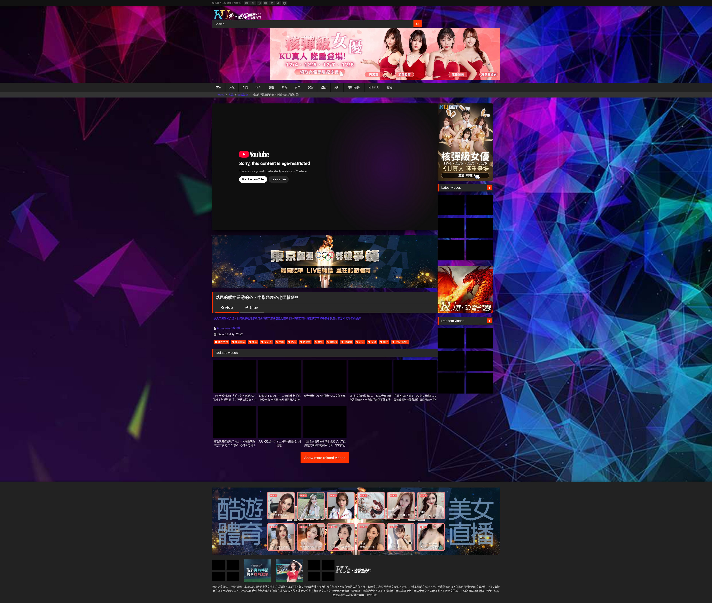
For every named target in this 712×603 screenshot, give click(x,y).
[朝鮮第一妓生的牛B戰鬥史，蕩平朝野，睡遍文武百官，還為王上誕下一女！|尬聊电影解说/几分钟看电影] (314, 576)
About (229, 307)
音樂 (297, 87)
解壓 (271, 87)
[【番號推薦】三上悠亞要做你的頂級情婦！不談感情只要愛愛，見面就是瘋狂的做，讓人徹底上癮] (451, 361)
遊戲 (324, 87)
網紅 (337, 87)
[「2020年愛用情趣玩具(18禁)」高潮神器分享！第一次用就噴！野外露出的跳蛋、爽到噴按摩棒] (218, 565)
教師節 (306, 342)
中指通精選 (401, 342)
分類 (232, 87)
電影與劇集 (353, 87)
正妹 (361, 342)
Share (253, 307)
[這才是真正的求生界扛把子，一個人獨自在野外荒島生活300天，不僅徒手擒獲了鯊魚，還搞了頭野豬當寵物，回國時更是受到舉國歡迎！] (451, 250)
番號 (254, 342)
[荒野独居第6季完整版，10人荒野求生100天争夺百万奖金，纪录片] (479, 250)
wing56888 (232, 328)
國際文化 (373, 87)
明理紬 (348, 342)
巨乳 (293, 342)
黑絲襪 (333, 342)
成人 (258, 87)
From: (220, 328)
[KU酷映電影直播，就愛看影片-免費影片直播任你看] (237, 14)
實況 (310, 87)
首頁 (218, 87)
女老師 (267, 342)
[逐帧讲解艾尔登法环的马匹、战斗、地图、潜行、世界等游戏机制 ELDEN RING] (451, 383)
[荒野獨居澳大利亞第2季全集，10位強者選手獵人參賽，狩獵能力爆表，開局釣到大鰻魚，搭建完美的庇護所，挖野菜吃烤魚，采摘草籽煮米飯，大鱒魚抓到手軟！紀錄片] (479, 205)
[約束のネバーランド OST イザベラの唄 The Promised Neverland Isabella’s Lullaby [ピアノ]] (328, 576)
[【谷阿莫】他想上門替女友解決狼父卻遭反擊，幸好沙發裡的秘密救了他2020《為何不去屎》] (328, 565)
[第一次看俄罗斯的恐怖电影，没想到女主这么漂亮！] (218, 576)
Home (221, 94)
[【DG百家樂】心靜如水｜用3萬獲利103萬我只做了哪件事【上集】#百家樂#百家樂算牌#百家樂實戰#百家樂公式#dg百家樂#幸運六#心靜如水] (233, 565)
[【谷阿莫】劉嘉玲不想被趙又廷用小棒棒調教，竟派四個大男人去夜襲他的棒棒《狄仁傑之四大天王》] (479, 338)
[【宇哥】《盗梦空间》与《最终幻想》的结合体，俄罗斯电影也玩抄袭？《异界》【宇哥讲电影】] (233, 576)
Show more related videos (324, 458)
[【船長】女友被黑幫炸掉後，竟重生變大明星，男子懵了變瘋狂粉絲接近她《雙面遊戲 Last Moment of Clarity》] (451, 338)
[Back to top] (700, 592)
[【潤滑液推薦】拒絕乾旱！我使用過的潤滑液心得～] (314, 565)
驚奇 (284, 87)
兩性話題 (243, 94)
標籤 (389, 87)
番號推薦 (240, 342)
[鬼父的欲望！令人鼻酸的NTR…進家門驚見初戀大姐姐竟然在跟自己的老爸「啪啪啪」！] (479, 361)
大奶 (320, 342)
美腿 (281, 342)
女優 (373, 342)
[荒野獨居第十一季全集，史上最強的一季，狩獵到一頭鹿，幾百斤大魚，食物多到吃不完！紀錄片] (479, 228)
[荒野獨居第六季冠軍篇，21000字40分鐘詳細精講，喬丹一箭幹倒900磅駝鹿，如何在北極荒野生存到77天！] (451, 228)
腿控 (385, 342)
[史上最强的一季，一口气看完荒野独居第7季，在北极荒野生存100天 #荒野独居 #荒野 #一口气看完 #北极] (451, 205)
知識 (245, 87)
